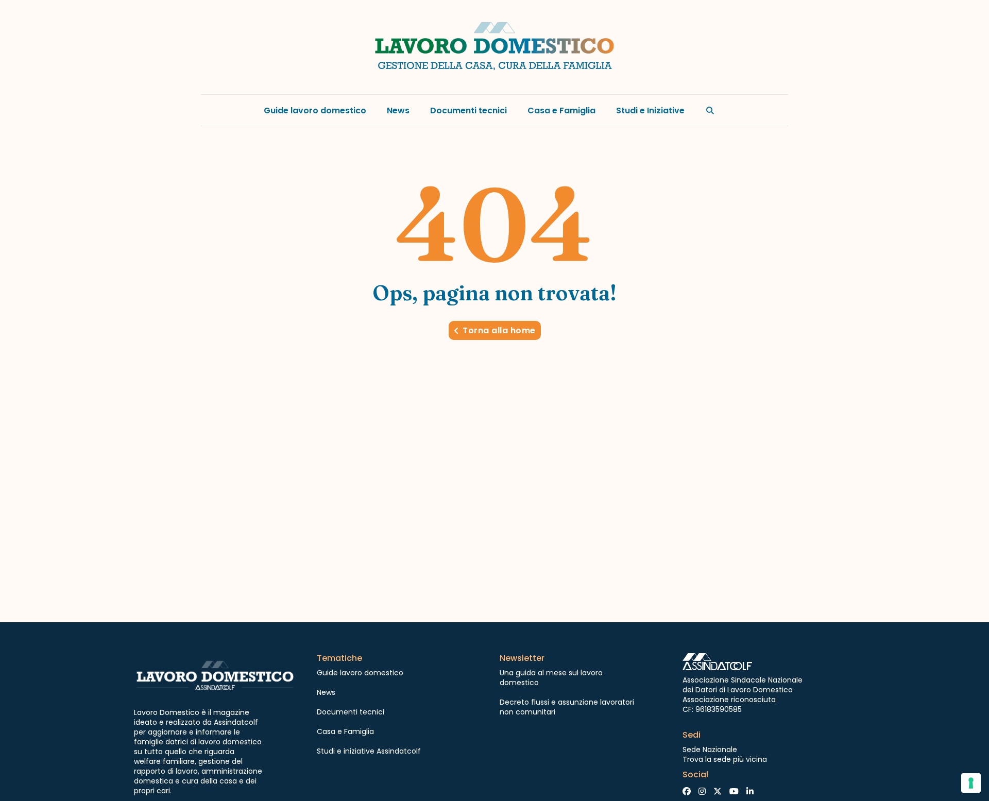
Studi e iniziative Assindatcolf (369, 751)
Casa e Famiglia (561, 110)
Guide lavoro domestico (315, 110)
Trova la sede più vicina (725, 759)
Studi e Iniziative (650, 110)
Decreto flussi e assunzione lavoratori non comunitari (567, 707)
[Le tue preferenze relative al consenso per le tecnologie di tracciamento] (971, 783)
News (398, 110)
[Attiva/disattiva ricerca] (710, 110)
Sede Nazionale (710, 749)
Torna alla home (499, 330)
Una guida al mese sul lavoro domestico (551, 678)
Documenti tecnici (468, 110)
